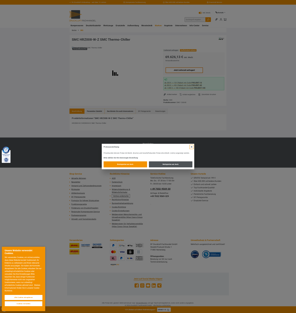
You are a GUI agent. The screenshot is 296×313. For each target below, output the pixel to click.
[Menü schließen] (191, 147)
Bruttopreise (125, 164)
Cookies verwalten (23, 304)
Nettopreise (171, 164)
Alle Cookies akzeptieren (23, 297)
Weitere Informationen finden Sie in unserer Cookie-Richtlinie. (22, 288)
